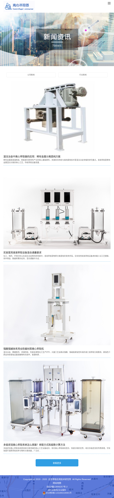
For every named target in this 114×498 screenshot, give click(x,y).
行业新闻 (83, 75)
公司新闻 (31, 75)
